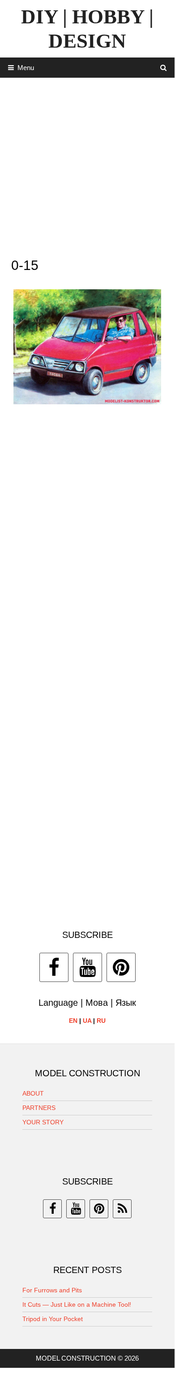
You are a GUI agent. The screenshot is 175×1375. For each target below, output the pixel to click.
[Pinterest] (121, 967)
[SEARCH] (164, 67)
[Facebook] (53, 967)
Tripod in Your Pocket (52, 1318)
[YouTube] (87, 967)
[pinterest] (99, 1208)
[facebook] (52, 1208)
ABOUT (33, 1093)
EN (73, 1020)
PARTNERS (38, 1107)
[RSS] (122, 1208)
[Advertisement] (87, 165)
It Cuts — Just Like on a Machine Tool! (76, 1304)
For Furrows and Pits (52, 1290)
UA (87, 1020)
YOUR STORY (43, 1122)
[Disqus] (87, 541)
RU (101, 1020)
